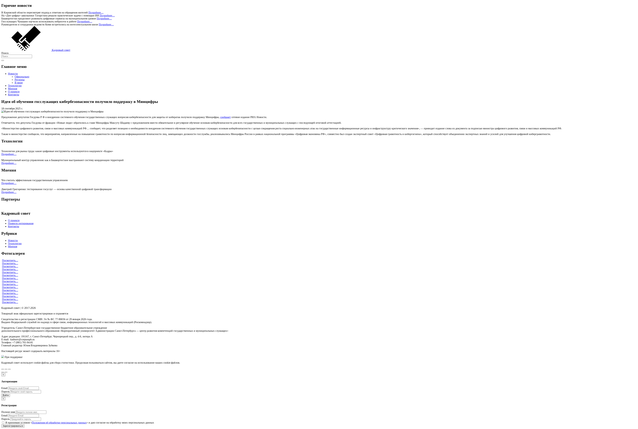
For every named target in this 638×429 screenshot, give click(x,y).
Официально (22, 76)
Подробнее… (96, 12)
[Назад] (2, 372)
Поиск (5, 53)
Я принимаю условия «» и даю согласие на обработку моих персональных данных (79, 422)
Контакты (13, 94)
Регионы (20, 79)
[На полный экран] (6, 369)
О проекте (14, 91)
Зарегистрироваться (13, 426)
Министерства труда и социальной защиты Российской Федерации (61, 357)
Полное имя (8, 412)
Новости (13, 73)
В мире (19, 82)
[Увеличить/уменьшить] (9, 369)
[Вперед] (6, 372)
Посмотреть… (10, 260)
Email (4, 388)
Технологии (15, 85)
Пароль (5, 391)
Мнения (12, 88)
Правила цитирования (20, 223)
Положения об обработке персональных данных (59, 422)
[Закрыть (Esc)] (2, 369)
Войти (6, 395)
